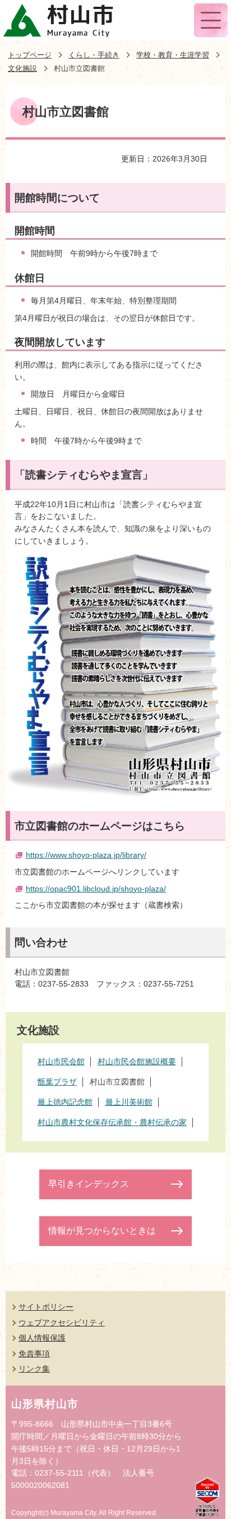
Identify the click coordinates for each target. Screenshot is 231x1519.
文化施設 (22, 68)
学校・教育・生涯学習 (172, 55)
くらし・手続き (93, 55)
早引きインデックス (88, 1184)
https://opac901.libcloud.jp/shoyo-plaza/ (96, 888)
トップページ (30, 55)
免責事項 (34, 1353)
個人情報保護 (42, 1337)
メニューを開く (211, 20)
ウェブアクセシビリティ (62, 1322)
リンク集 (34, 1368)
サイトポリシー (46, 1306)
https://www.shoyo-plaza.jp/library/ (86, 854)
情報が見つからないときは (102, 1230)
